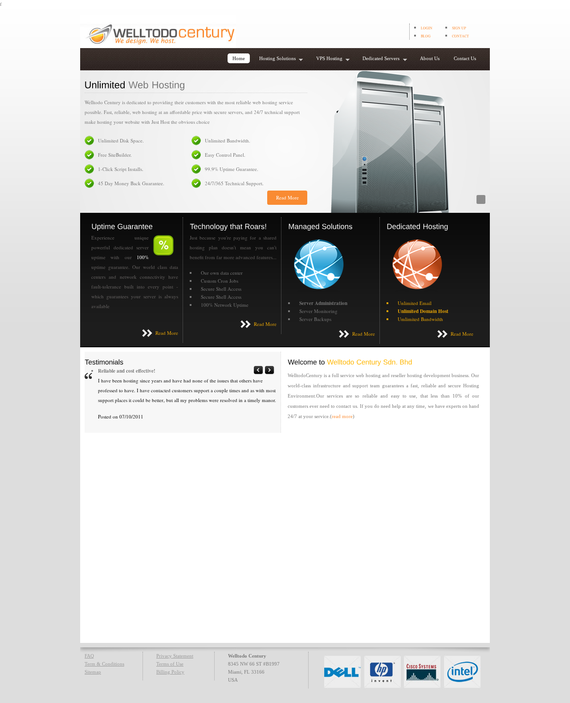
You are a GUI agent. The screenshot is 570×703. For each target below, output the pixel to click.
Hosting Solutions (275, 59)
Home (238, 58)
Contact (460, 36)
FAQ (89, 655)
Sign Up (459, 28)
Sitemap (93, 672)
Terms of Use (169, 663)
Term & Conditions (104, 663)
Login (426, 28)
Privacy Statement (174, 655)
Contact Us (465, 58)
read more (342, 416)
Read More (287, 197)
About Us (430, 58)
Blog (426, 36)
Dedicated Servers (378, 59)
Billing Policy (170, 672)
